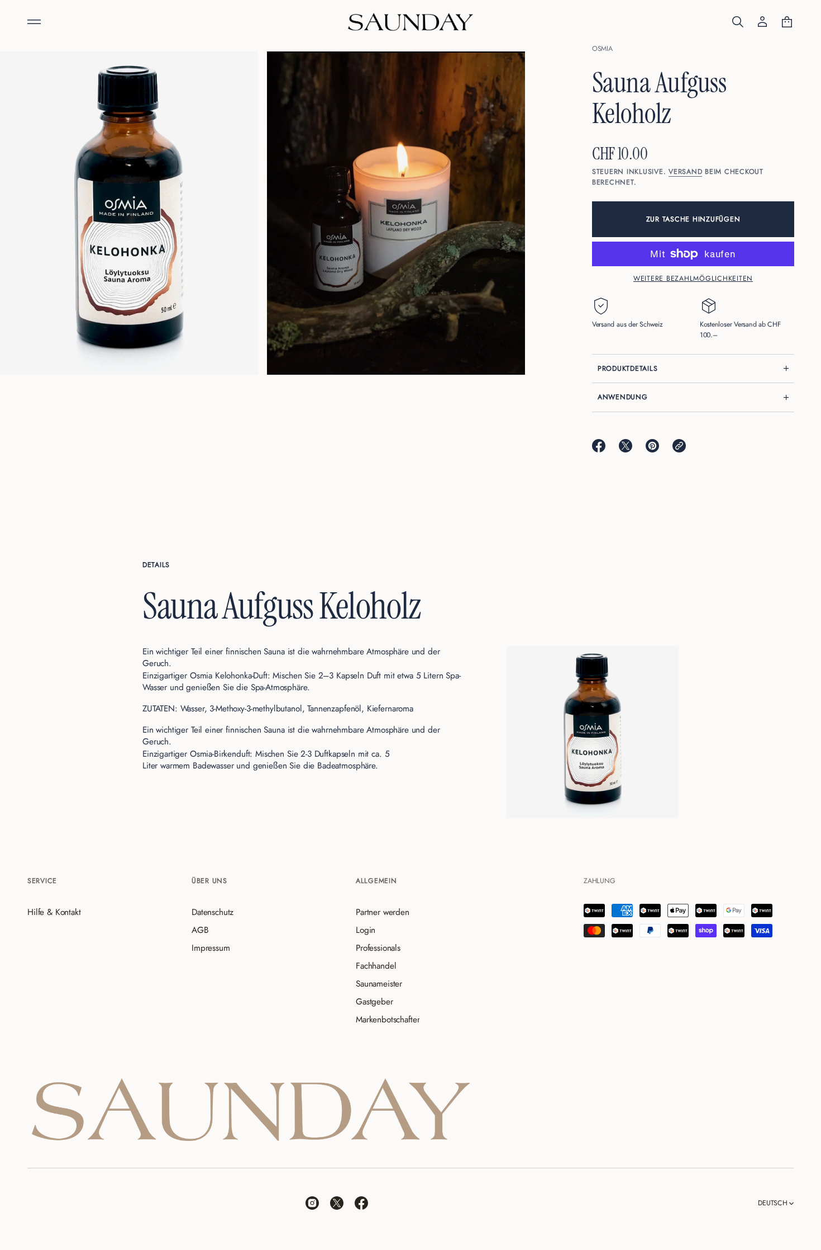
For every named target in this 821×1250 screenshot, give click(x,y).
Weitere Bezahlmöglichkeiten (693, 278)
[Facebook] (361, 1203)
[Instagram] (312, 1203)
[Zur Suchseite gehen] (737, 22)
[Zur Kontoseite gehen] (762, 22)
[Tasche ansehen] (787, 22)
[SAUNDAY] (410, 22)
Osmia (602, 49)
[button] (737, 22)
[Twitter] (336, 1203)
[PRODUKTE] (34, 22)
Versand (685, 172)
